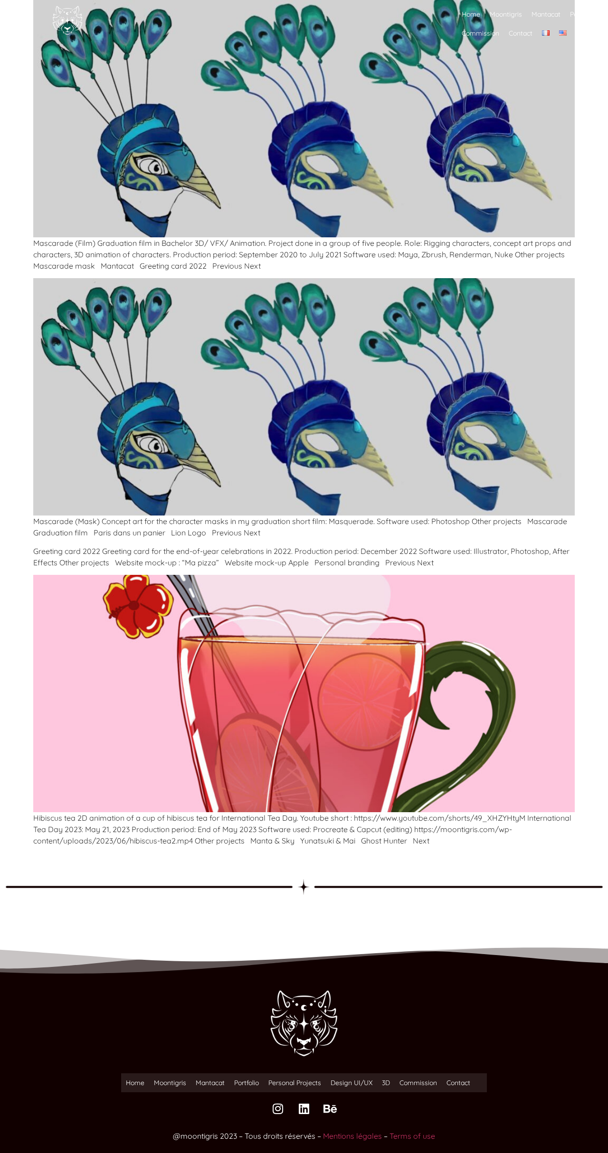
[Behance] (330, 1109)
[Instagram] (278, 1109)
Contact (520, 33)
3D (386, 1082)
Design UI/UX (351, 1082)
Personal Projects (294, 1082)
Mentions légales (352, 1136)
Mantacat (546, 14)
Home (471, 14)
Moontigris (506, 14)
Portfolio (582, 14)
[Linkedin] (304, 1109)
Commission (480, 33)
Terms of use (412, 1136)
